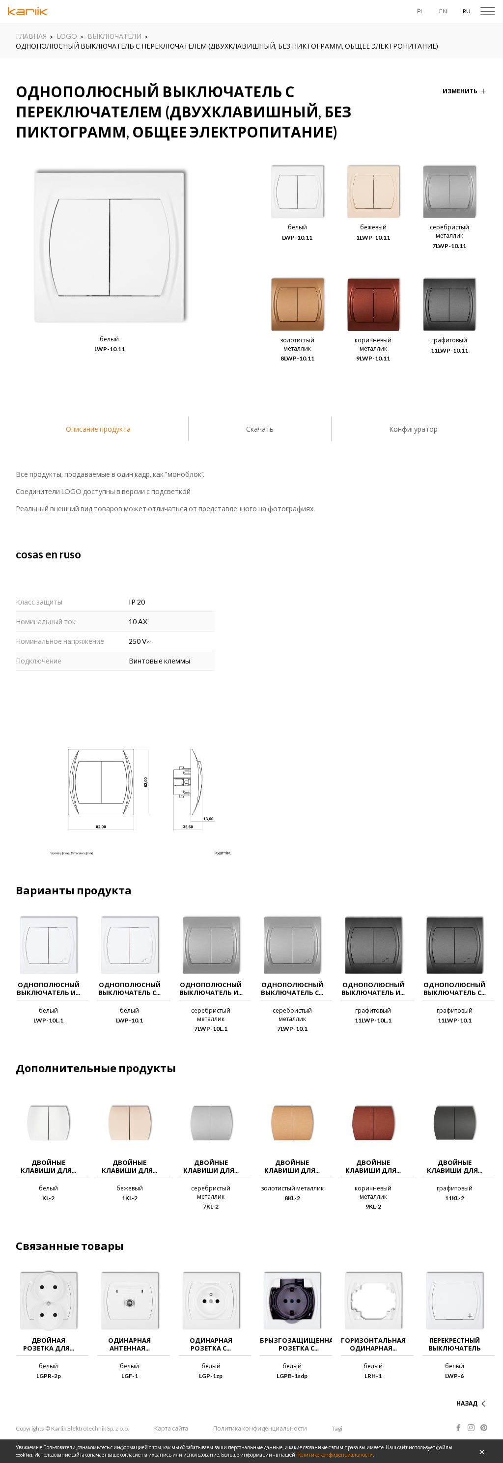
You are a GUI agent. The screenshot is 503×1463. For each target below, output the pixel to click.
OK (481, 1451)
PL (420, 11)
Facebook (458, 1427)
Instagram (471, 1427)
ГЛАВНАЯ (31, 36)
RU (467, 11)
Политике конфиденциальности (334, 1455)
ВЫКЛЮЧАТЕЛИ (114, 36)
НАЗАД (466, 1403)
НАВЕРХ (465, 1391)
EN (443, 11)
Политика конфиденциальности (260, 1428)
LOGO (67, 36)
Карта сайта (171, 1428)
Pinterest (483, 1427)
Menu (487, 11)
